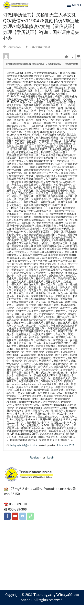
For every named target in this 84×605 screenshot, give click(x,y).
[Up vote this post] (66, 56)
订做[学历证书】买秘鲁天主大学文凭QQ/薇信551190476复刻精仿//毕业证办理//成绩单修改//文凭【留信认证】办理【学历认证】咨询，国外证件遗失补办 (41, 27)
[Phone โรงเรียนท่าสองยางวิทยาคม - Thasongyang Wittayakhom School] (30, 516)
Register (35, 457)
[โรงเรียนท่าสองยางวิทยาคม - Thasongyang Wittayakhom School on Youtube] (15, 516)
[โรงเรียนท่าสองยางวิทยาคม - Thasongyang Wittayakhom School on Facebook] (7, 516)
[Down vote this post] (78, 56)
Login (50, 457)
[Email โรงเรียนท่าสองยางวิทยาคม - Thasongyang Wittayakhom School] (22, 516)
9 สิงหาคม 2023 (65, 445)
